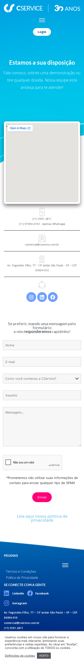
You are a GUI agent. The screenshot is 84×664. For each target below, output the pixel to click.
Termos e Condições (21, 571)
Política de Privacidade (22, 577)
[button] (42, 32)
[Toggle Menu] (42, 20)
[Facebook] (53, 297)
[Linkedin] (42, 297)
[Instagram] (31, 297)
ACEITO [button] (43, 655)
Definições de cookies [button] (20, 656)
